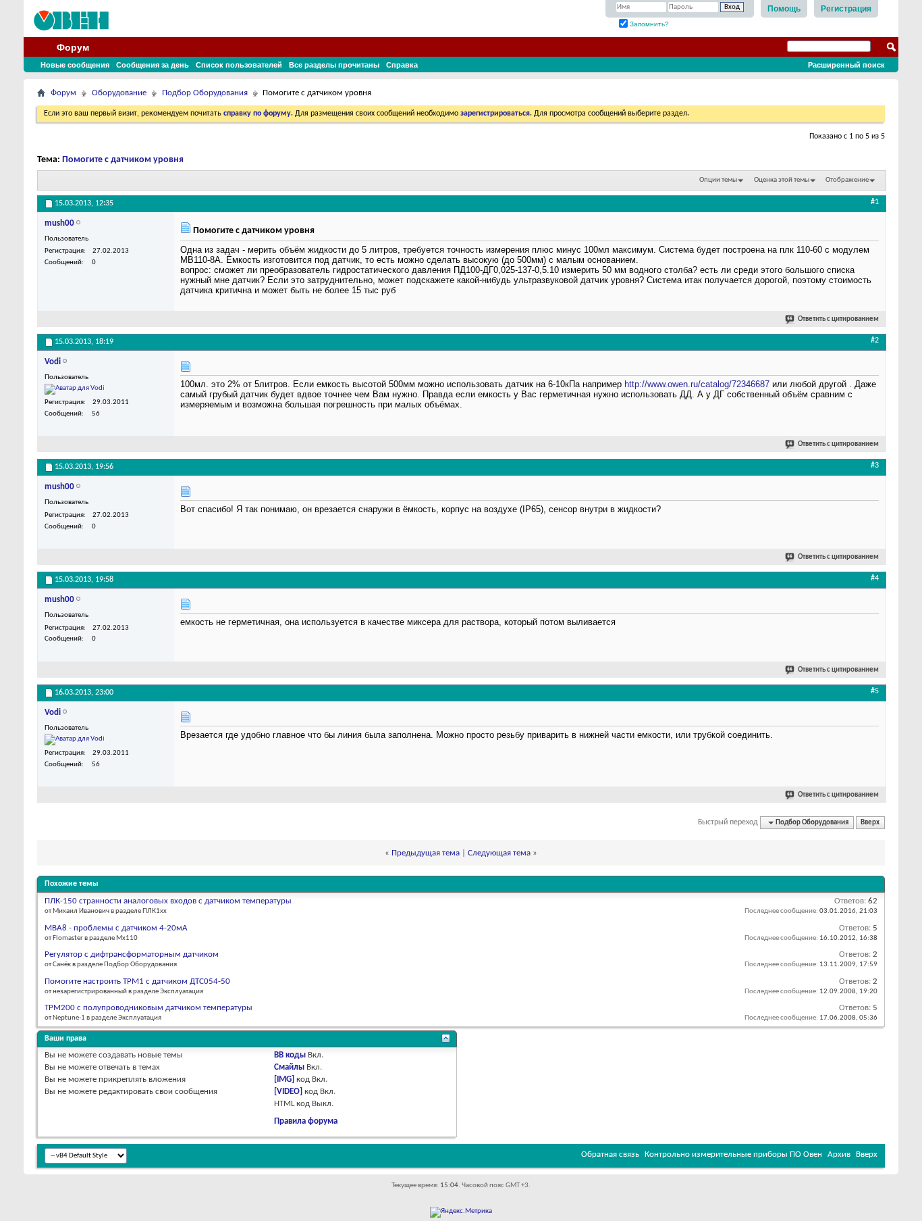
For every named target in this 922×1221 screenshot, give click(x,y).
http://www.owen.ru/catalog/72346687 (696, 384)
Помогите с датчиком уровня (123, 160)
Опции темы (718, 180)
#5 (875, 691)
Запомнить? (648, 24)
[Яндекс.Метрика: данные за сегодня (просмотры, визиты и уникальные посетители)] (461, 1212)
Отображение (847, 180)
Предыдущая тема (425, 853)
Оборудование (119, 93)
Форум (73, 47)
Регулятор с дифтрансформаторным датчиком (132, 954)
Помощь (784, 9)
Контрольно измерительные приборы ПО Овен (733, 1154)
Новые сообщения (74, 65)
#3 (875, 466)
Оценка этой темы (781, 180)
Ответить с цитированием (838, 319)
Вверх (870, 822)
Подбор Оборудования (205, 93)
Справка (402, 65)
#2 (875, 341)
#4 (875, 578)
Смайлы (289, 1067)
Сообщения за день (152, 65)
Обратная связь (610, 1154)
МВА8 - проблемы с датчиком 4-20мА (116, 928)
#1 (875, 202)
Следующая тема (499, 853)
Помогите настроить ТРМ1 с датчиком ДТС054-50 (137, 981)
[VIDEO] (288, 1091)
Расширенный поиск (846, 65)
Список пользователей (239, 65)
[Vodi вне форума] (75, 389)
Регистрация (846, 9)
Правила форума (305, 1121)
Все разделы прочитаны (334, 65)
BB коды (290, 1055)
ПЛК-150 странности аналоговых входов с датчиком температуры (168, 901)
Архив (839, 1154)
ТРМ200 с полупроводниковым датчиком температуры (148, 1007)
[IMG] (284, 1079)
